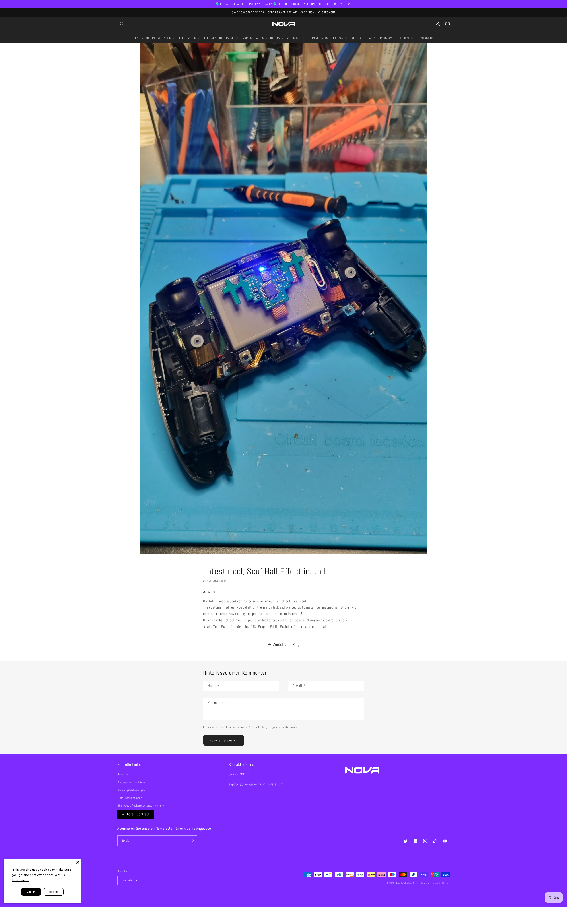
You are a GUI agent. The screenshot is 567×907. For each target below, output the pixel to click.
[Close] (78, 862)
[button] (122, 24)
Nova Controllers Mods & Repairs (412, 883)
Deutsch (127, 880)
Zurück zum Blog (286, 644)
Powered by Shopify (440, 883)
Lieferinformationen (129, 798)
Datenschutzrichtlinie (131, 782)
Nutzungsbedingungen (131, 790)
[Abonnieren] (192, 840)
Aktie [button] (211, 592)
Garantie (122, 774)
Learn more (20, 880)
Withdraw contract (136, 814)
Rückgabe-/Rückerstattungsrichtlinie (140, 806)
